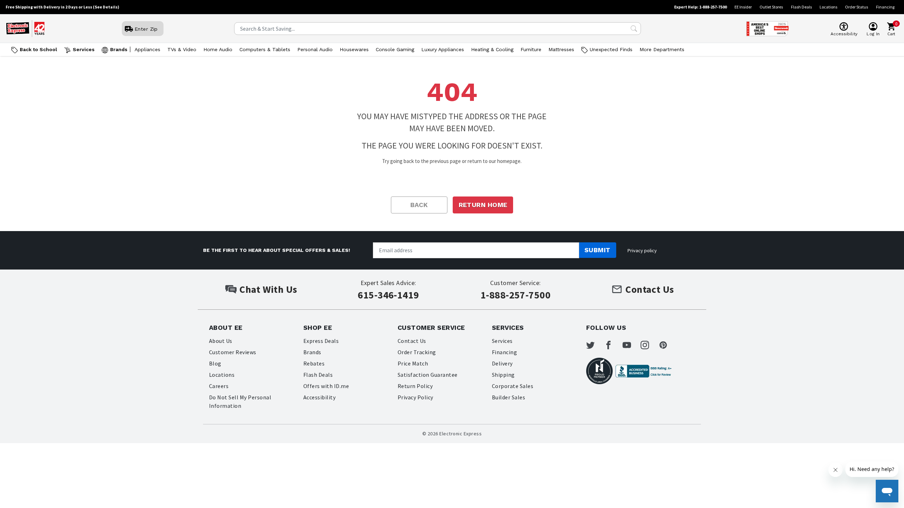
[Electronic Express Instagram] (649, 345)
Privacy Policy (415, 397)
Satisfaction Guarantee (428, 374)
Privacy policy (642, 250)
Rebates (314, 363)
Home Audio (217, 49)
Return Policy (415, 385)
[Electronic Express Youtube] (631, 345)
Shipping (503, 374)
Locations (828, 7)
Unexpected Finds (611, 49)
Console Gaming (395, 49)
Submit (597, 250)
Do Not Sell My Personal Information (240, 401)
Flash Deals (801, 7)
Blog (215, 363)
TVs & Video (181, 49)
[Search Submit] (634, 28)
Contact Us (412, 340)
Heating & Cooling (492, 49)
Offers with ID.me (326, 385)
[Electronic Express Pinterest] (667, 345)
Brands (118, 49)
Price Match (413, 363)
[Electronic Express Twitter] (594, 345)
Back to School (38, 49)
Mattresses (561, 49)
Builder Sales (508, 397)
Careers (218, 385)
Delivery (502, 363)
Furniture (531, 49)
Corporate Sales (512, 385)
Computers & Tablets (264, 49)
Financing (885, 7)
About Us (220, 340)
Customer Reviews (232, 352)
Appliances (147, 49)
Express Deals (321, 340)
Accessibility (319, 397)
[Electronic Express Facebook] (612, 345)
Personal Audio (315, 49)
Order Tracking (417, 352)
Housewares (354, 49)
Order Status (856, 7)
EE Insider (743, 7)
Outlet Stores (771, 7)
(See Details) (106, 7)
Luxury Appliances (442, 49)
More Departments (662, 49)
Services (84, 49)
